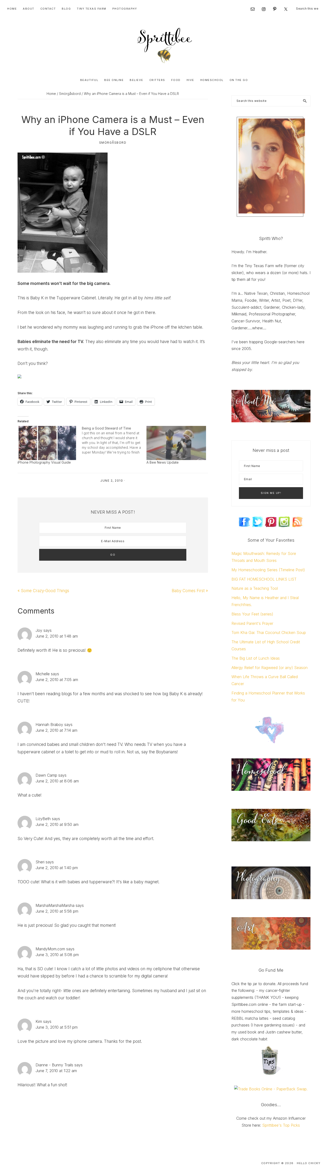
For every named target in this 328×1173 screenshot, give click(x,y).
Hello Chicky (308, 1163)
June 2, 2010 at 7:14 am (56, 730)
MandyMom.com (50, 948)
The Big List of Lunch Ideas (255, 658)
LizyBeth (43, 818)
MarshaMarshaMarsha (55, 905)
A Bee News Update (162, 462)
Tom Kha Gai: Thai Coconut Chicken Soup (268, 632)
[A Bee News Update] (176, 443)
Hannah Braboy (49, 724)
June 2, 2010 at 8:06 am (57, 781)
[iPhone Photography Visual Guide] (47, 443)
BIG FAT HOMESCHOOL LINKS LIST (264, 579)
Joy (39, 630)
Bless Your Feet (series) (252, 614)
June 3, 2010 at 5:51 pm (57, 1027)
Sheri (40, 862)
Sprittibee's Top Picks (281, 1125)
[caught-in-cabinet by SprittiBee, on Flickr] (63, 156)
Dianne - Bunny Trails (54, 1064)
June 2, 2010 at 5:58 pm (57, 911)
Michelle (43, 673)
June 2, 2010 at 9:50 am (57, 824)
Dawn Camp (46, 775)
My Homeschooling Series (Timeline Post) (268, 569)
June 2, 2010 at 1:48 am (57, 636)
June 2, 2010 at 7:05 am (57, 679)
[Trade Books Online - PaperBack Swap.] (271, 1089)
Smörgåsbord (113, 142)
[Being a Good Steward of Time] (114, 440)
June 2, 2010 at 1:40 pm (57, 867)
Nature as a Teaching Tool (254, 588)
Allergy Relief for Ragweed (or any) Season (269, 667)
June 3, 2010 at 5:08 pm (57, 954)
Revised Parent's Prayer (252, 623)
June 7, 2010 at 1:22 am (56, 1070)
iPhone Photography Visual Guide (44, 462)
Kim (39, 1021)
